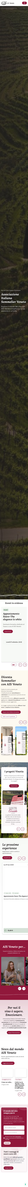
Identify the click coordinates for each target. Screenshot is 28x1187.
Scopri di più (14, 786)
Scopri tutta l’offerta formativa (11, 712)
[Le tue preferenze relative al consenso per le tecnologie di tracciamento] (25, 1184)
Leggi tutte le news (8, 1063)
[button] (14, 1132)
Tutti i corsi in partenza (9, 716)
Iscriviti (7, 1143)
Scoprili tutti (7, 857)
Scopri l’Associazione (14, 1032)
